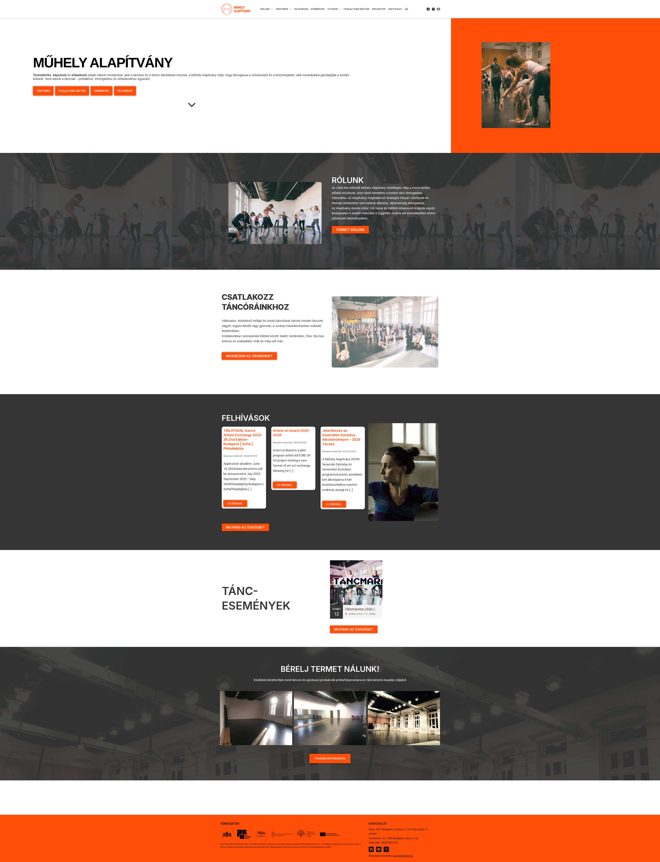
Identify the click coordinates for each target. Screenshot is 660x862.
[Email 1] (438, 9)
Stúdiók (332, 9)
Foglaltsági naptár (356, 9)
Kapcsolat (395, 9)
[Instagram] (433, 9)
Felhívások (301, 9)
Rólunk (265, 9)
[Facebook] (428, 9)
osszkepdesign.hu (403, 855)
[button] (271, 9)
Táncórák (281, 9)
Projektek (379, 9)
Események (318, 9)
